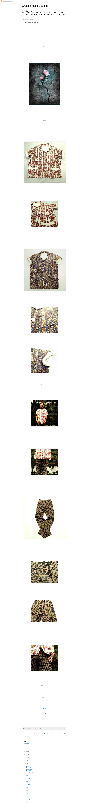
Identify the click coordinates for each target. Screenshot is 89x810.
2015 (26, 754)
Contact (27, 775)
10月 (27, 758)
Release (27, 773)
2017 (26, 751)
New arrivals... (28, 798)
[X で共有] (37, 728)
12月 (27, 755)
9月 (26, 760)
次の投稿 (24, 733)
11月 (27, 757)
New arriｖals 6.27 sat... (29, 772)
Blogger (50, 806)
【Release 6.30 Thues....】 (30, 767)
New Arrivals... (28, 784)
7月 (26, 763)
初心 (26, 802)
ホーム (44, 733)
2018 (26, 749)
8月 (26, 761)
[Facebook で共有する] (39, 728)
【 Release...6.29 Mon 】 (30, 769)
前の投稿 (64, 733)
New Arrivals (28, 792)
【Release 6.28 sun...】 (29, 770)
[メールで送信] (35, 728)
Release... (27, 781)
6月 (26, 764)
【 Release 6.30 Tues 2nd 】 (30, 766)
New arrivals (28, 778)
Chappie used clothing (45, 5)
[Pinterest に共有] (40, 728)
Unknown (27, 743)
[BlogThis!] (36, 728)
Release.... (27, 776)
